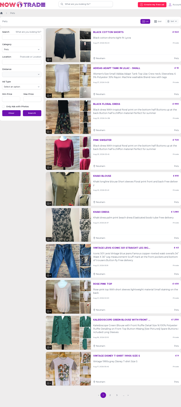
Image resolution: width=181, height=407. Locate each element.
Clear (11, 113)
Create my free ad (154, 5)
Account (177, 4)
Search (32, 113)
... (123, 395)
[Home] (1, 13)
